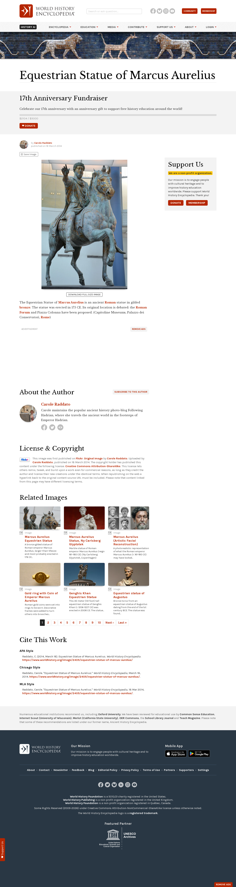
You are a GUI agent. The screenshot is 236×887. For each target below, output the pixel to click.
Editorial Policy (107, 770)
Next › (109, 622)
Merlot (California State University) (95, 718)
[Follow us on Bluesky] (115, 786)
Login (210, 27)
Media (112, 27)
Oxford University (109, 714)
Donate (176, 202)
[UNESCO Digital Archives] (118, 838)
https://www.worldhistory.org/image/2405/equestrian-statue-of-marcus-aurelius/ (77, 660)
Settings (203, 770)
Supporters (186, 770)
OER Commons (129, 718)
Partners (169, 770)
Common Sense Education (197, 714)
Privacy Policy (130, 770)
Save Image (28, 154)
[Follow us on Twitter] (108, 786)
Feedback (78, 770)
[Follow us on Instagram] (128, 786)
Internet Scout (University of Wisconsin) (46, 718)
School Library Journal (159, 718)
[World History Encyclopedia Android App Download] (199, 754)
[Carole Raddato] (44, 427)
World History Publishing (79, 799)
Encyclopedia (58, 27)
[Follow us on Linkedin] (121, 786)
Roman (110, 302)
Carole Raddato (43, 142)
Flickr (79, 458)
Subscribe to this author (130, 391)
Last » (122, 622)
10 (99, 622)
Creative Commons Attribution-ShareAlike (92, 466)
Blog (91, 770)
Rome (45, 317)
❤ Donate (28, 125)
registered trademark (143, 813)
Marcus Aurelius (71, 302)
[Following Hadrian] (60, 427)
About (189, 27)
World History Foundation (86, 796)
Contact (44, 770)
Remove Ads (138, 329)
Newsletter (61, 770)
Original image (93, 458)
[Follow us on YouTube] (135, 786)
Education (88, 27)
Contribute (136, 27)
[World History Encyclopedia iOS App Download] (176, 754)
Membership (196, 202)
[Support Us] (2, 849)
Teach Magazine (190, 718)
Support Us (165, 27)
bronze (25, 307)
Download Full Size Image (84, 294)
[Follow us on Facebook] (101, 786)
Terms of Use (151, 770)
